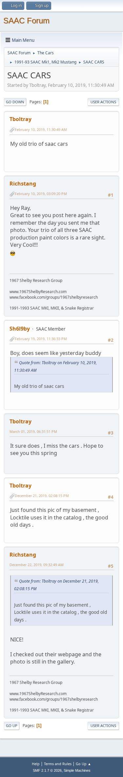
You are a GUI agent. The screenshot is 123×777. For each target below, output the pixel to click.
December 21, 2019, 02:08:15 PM (42, 495)
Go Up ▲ (83, 763)
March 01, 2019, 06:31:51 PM (33, 431)
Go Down (15, 101)
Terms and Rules (58, 763)
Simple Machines (77, 770)
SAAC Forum (26, 20)
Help (36, 763)
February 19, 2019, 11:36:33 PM (41, 338)
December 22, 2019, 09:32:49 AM (37, 564)
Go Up (11, 725)
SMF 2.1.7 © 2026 (47, 770)
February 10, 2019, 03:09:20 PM (41, 193)
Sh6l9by (20, 328)
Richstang (23, 183)
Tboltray (20, 119)
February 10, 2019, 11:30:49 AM (41, 129)
